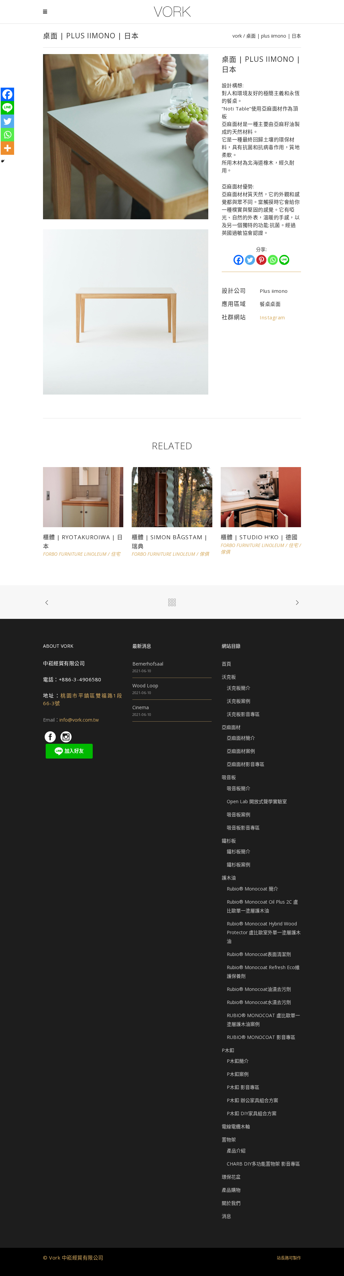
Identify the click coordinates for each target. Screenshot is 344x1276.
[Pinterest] (261, 260)
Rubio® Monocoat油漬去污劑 (259, 989)
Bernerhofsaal (147, 663)
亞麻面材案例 (241, 751)
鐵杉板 (229, 840)
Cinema (140, 707)
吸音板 (229, 777)
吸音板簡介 (238, 788)
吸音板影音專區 (243, 827)
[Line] (284, 260)
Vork (237, 36)
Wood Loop (145, 685)
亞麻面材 (231, 727)
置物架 (229, 1139)
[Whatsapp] (273, 260)
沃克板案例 (238, 701)
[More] (7, 148)
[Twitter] (250, 260)
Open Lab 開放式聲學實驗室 (257, 801)
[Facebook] (238, 260)
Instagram (272, 317)
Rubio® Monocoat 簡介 (252, 888)
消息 (226, 1216)
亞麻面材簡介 (241, 738)
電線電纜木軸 (236, 1126)
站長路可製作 (289, 1258)
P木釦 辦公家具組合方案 (252, 1100)
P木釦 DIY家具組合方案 (251, 1113)
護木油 (229, 877)
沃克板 (229, 677)
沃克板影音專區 (243, 714)
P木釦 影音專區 (243, 1087)
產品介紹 (236, 1150)
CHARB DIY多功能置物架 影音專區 (263, 1163)
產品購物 (231, 1190)
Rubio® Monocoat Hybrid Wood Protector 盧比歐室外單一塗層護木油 (264, 932)
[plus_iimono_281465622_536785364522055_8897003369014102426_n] (125, 136)
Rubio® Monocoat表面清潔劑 (259, 954)
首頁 (226, 663)
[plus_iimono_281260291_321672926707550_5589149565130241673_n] (125, 311)
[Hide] (2, 161)
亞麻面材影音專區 (245, 764)
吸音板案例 (238, 814)
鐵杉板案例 (238, 864)
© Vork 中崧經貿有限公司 (73, 1257)
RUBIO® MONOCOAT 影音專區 (261, 1037)
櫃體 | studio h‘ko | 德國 (259, 537)
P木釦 (228, 1050)
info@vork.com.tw (79, 720)
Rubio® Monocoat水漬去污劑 (259, 1002)
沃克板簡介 (238, 688)
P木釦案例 (238, 1074)
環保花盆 (231, 1177)
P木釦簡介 (238, 1061)
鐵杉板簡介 (238, 851)
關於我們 (231, 1203)
